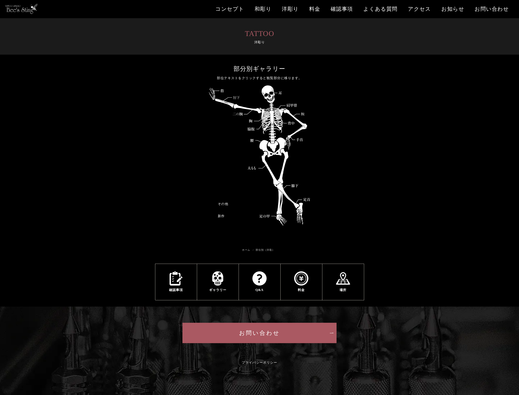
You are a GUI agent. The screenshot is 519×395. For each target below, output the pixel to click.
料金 (314, 9)
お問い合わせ (492, 9)
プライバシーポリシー (259, 362)
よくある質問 (380, 9)
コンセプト (229, 9)
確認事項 (342, 9)
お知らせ (452, 9)
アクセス (419, 9)
